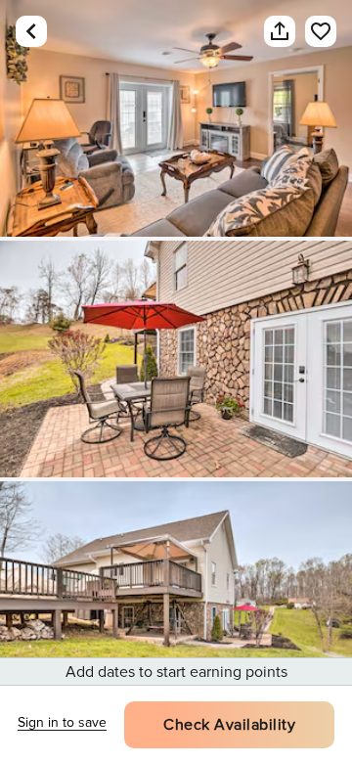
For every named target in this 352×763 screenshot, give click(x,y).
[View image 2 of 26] (176, 359)
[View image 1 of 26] (176, 118)
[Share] (279, 31)
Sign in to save (62, 722)
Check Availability (229, 725)
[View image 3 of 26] (176, 599)
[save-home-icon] (320, 31)
